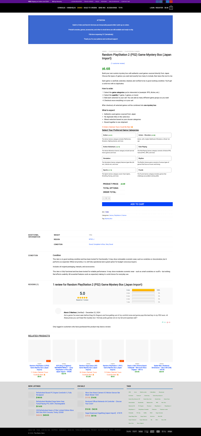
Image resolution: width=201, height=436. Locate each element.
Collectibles (152, 392)
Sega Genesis (159, 412)
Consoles (61, 8)
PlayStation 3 (132, 409)
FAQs (97, 1)
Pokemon (154, 409)
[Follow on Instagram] (160, 1)
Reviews (104, 1)
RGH (151, 412)
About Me (31, 430)
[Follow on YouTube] (171, 1)
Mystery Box (108, 218)
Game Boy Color (147, 399)
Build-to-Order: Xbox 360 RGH (175, 432)
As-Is (135, 392)
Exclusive (131, 395)
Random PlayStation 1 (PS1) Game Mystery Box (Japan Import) (112, 367)
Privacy (94, 430)
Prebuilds (131, 412)
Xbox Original (140, 423)
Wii (151, 419)
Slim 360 (160, 416)
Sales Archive (114, 1)
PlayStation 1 (158, 406)
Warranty (62, 430)
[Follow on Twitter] (167, 1)
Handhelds (71, 8)
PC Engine (141, 406)
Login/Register (76, 1)
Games (79, 8)
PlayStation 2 (168, 406)
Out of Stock (103, 430)
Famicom (139, 395)
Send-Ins (102, 8)
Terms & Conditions (82, 430)
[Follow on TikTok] (164, 1)
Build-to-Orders (90, 8)
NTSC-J (91, 239)
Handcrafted (132, 402)
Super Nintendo (143, 419)
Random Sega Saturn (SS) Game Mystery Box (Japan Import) (88, 367)
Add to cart (137, 204)
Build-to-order (143, 392)
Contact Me (125, 1)
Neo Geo (164, 402)
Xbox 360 (163, 419)
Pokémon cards (164, 409)
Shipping (55, 430)
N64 (157, 402)
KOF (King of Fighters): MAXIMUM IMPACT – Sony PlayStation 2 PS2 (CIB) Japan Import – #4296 (64, 368)
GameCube (157, 399)
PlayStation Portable (144, 409)
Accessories (112, 8)
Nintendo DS (132, 406)
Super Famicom (132, 419)
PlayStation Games (116, 51)
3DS (130, 392)
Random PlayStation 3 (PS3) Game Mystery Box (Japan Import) (39, 367)
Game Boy (146, 395)
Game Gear (167, 399)
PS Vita (138, 412)
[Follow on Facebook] (157, 1)
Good (91, 244)
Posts (111, 430)
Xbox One (131, 423)
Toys (120, 8)
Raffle (145, 412)
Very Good (109, 244)
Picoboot (149, 406)
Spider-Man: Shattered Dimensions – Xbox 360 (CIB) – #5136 (161, 367)
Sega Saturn (143, 416)
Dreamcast (161, 392)
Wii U (157, 419)
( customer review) (118, 63)
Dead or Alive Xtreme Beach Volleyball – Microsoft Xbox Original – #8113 (137, 367)
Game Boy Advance (158, 395)
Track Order (88, 1)
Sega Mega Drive (133, 416)
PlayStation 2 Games (132, 51)
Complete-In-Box (99, 244)
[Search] (147, 8)
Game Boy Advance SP (134, 399)
